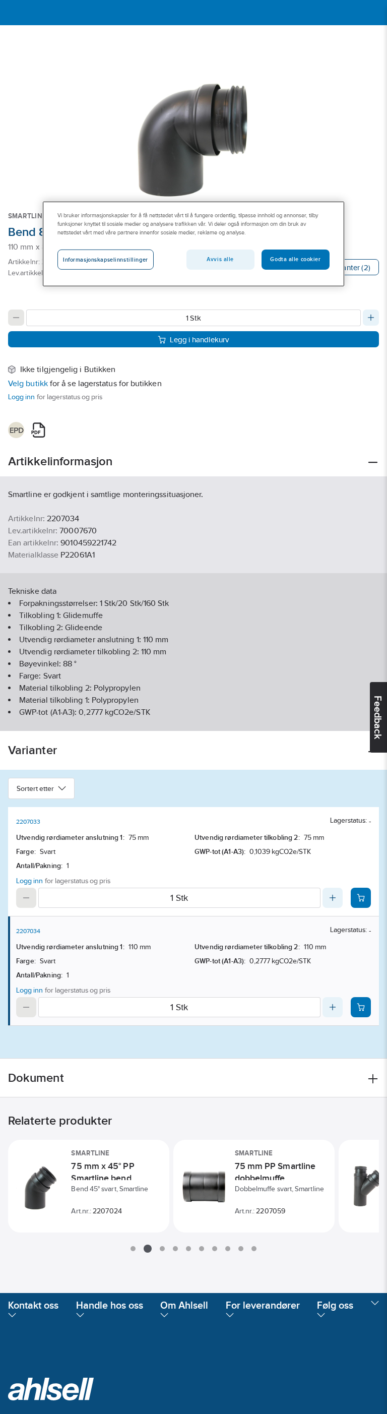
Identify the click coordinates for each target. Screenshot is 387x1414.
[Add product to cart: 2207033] (361, 898)
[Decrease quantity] (16, 318)
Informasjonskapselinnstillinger (105, 260)
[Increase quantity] (371, 318)
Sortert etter (35, 788)
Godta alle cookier (295, 259)
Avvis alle (220, 259)
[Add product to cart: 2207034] (361, 1007)
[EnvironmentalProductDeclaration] (16, 430)
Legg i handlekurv (199, 339)
